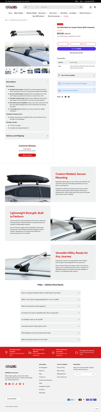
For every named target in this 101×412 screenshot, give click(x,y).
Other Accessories (54, 16)
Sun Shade (72, 13)
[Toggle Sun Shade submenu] (77, 13)
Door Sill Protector (38, 16)
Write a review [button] (27, 155)
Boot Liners (42, 13)
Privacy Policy (61, 367)
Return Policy (61, 370)
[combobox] (53, 7)
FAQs (76, 1)
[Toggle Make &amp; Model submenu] (24, 13)
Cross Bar (59, 30)
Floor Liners (53, 13)
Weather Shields (32, 13)
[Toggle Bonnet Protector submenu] (92, 13)
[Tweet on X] (62, 96)
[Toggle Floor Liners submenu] (58, 13)
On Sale (66, 16)
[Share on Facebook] (65, 96)
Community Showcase (45, 380)
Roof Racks (64, 13)
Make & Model (18, 13)
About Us (41, 370)
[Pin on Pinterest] (68, 96)
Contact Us (42, 377)
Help (81, 1)
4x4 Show (42, 389)
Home (10, 13)
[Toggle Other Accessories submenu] (61, 16)
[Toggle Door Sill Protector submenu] (45, 16)
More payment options (76, 53)
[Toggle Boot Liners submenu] (47, 13)
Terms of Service (62, 377)
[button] (95, 7)
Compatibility (61, 58)
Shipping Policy (61, 374)
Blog (40, 374)
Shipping (66, 36)
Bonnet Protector (85, 13)
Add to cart (83, 44)
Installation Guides (44, 386)
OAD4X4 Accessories (13, 406)
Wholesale (42, 393)
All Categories (43, 367)
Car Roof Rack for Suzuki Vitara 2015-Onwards (18, 20)
